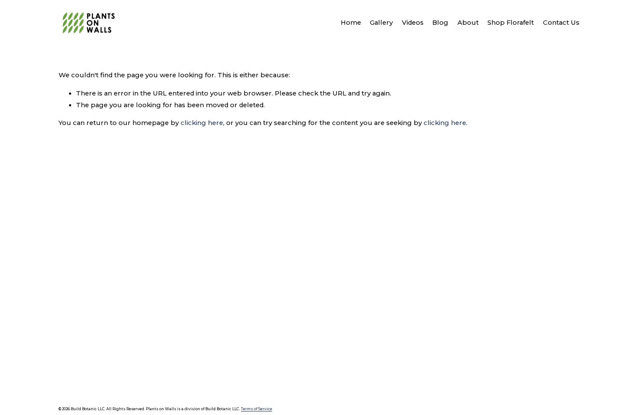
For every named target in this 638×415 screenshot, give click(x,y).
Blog (440, 22)
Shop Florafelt (510, 22)
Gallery (381, 22)
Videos (413, 22)
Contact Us (561, 22)
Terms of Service (256, 409)
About (468, 22)
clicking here (202, 123)
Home (351, 22)
